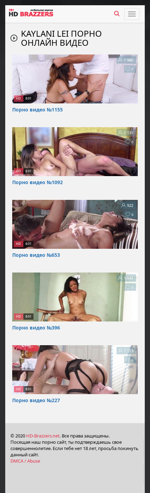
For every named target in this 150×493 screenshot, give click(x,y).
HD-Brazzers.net (43, 436)
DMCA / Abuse (25, 461)
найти (116, 13)
